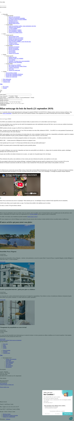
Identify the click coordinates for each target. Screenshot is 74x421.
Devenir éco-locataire (13, 48)
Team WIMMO (9, 363)
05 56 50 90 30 (3, 383)
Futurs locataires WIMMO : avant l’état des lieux (20, 41)
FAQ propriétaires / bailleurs (15, 31)
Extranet (5, 88)
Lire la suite (2, 261)
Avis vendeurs (12, 59)
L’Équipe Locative (13, 43)
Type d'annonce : (9, 96)
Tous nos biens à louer (14, 36)
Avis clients (8, 364)
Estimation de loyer (13, 20)
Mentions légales (7, 414)
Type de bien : (17, 97)
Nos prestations (9, 365)
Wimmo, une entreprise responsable (11, 360)
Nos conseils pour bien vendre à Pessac (18, 66)
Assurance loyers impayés (15, 27)
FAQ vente (11, 69)
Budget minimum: (4, 99)
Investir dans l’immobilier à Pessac (14, 75)
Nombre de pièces (10, 102)
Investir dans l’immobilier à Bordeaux (14, 74)
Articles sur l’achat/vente (14, 70)
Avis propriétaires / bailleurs (15, 29)
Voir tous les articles (4, 340)
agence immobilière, (7, 113)
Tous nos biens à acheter (11, 72)
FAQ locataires (12, 52)
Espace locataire (6, 80)
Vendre (4, 346)
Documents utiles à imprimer (15, 40)
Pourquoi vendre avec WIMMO (16, 58)
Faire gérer (5, 344)
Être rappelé (5, 86)
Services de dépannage (14, 49)
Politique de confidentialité (9, 416)
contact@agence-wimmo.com (7, 384)
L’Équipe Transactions (14, 67)
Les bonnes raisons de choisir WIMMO (18, 19)
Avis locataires (12, 50)
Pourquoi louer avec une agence (16, 37)
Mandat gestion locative (14, 23)
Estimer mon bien (13, 57)
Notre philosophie (7, 79)
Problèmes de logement (14, 46)
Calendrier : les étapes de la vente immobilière (19, 61)
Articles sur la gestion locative (15, 32)
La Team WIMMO (13, 28)
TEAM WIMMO (34, 214)
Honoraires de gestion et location (10, 415)
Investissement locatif (13, 22)
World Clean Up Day (32, 216)
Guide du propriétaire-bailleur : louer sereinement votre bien (22, 26)
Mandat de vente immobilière (15, 62)
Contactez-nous (6, 81)
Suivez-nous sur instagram (15, 340)
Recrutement (9, 367)
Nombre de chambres (12, 103)
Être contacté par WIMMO (15, 65)
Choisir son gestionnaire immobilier (17, 18)
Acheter (5, 348)
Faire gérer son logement (14, 16)
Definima (8, 419)
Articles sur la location (14, 53)
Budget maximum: (4, 100)
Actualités (5, 351)
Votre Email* (3, 94)
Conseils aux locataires (14, 44)
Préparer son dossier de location (16, 39)
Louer (4, 345)
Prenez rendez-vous (4, 387)
